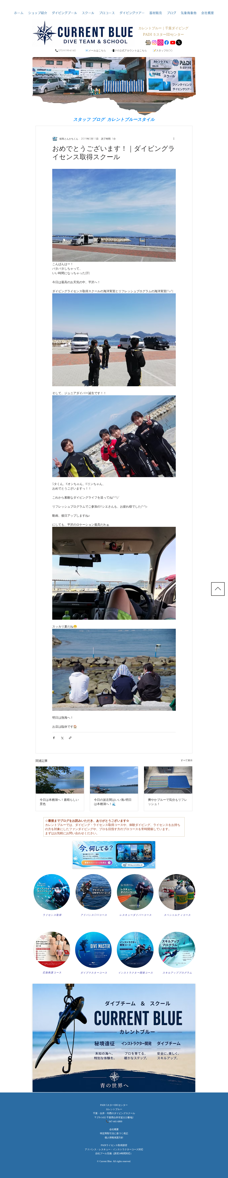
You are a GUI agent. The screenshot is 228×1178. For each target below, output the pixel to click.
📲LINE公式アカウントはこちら (129, 50)
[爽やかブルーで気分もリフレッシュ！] (168, 780)
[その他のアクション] (174, 139)
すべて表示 (186, 760)
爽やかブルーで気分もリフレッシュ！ (167, 802)
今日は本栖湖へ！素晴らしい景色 (59, 802)
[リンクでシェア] (70, 737)
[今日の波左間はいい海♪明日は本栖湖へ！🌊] (114, 780)
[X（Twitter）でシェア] (62, 737)
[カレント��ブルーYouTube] (173, 42)
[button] (38, 13)
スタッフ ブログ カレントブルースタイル (114, 119)
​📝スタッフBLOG (162, 50)
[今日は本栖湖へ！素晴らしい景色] (60, 780)
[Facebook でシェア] (53, 737)
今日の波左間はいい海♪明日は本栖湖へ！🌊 (113, 802)
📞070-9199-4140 (65, 50)
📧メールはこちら (95, 50)
